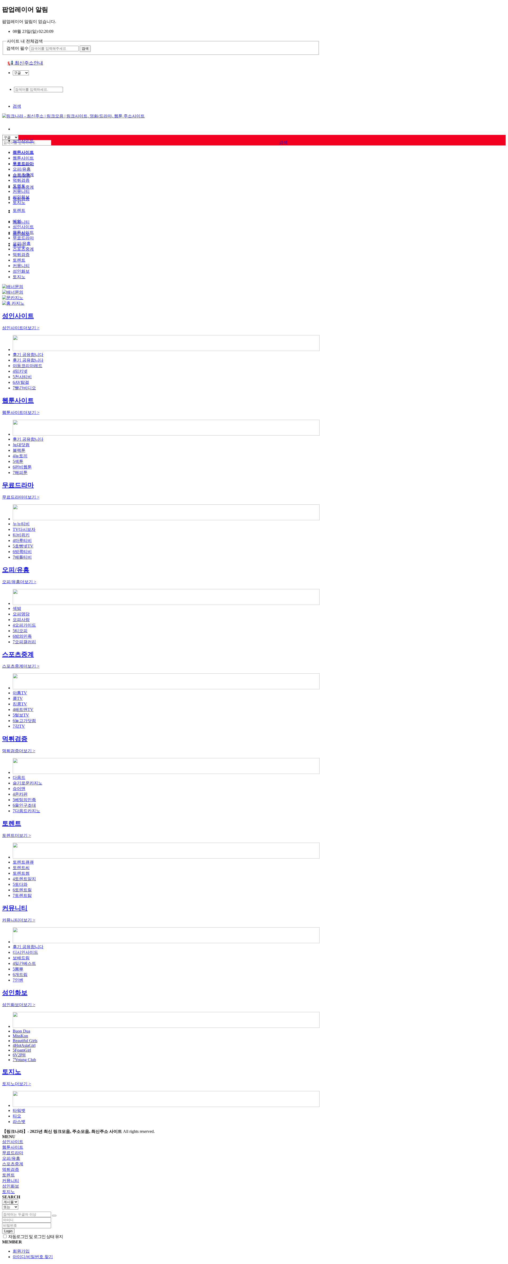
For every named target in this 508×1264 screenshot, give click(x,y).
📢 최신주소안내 (25, 63)
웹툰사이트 (23, 158)
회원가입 (21, 1251)
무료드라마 (23, 163)
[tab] (254, 1142)
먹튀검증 (21, 180)
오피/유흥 (22, 169)
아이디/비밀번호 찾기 (33, 1256)
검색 (17, 106)
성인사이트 (23, 140)
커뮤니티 (21, 222)
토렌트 (19, 210)
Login (8, 1231)
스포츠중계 (23, 174)
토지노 (19, 202)
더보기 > (20, 328)
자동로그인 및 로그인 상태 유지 (35, 1236)
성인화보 (21, 197)
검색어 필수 (17, 48)
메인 (17, 221)
